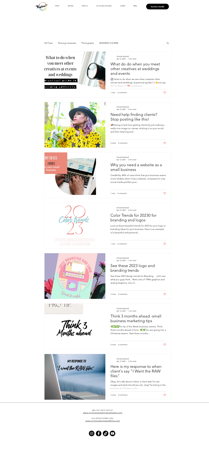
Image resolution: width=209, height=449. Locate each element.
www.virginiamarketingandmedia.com (102, 412)
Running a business (67, 43)
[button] (71, 6)
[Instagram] (91, 433)
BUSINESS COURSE (109, 43)
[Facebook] (98, 433)
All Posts (48, 43)
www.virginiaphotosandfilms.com (102, 420)
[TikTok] (105, 433)
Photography (88, 43)
